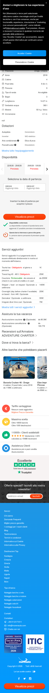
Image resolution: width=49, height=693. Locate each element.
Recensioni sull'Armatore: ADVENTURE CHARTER (18, 333)
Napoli (7, 577)
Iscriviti (36, 496)
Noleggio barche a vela (14, 592)
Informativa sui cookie (15, 28)
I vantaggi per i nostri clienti (15, 526)
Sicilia (6, 566)
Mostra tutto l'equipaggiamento (18, 150)
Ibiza (6, 581)
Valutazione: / (25, 437)
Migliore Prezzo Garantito (22, 412)
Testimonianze (10, 534)
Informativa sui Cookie (13, 541)
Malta (6, 570)
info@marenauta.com (17, 625)
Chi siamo (8, 515)
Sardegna (8, 556)
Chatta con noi (14, 629)
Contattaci (8, 618)
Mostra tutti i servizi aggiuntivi (17, 307)
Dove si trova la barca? (17, 342)
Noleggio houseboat (12, 607)
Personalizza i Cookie (24, 62)
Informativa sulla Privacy (14, 545)
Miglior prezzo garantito (14, 523)
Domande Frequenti (12, 519)
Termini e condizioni (12, 537)
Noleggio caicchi (11, 603)
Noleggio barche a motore (15, 596)
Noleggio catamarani (13, 599)
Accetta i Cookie (24, 53)
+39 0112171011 (15, 621)
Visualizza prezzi (24, 216)
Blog (6, 530)
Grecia (7, 563)
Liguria (7, 574)
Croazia (7, 559)
